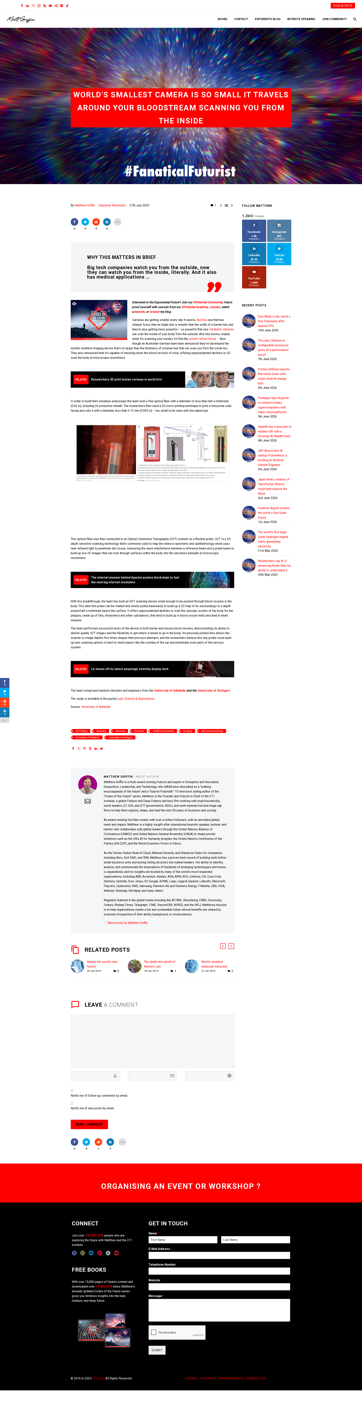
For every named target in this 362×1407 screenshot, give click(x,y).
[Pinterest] (84, 748)
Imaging (187, 731)
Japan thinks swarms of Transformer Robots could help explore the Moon (273, 486)
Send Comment (89, 1124)
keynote (139, 312)
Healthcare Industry (163, 731)
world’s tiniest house (202, 339)
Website (154, 1280)
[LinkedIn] (28, 5)
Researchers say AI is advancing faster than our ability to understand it (274, 565)
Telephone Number (162, 1264)
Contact (241, 19)
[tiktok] (99, 1253)
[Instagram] (39, 5)
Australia (101, 731)
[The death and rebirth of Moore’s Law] (136, 966)
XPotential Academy (195, 307)
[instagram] (82, 1253)
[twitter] (108, 1253)
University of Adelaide (170, 690)
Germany (139, 731)
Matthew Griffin (85, 205)
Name (154, 1233)
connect (215, 307)
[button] (223, 946)
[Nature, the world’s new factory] (79, 966)
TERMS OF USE (256, 1378)
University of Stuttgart (214, 690)
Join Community (334, 19)
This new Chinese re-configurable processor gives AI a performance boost (273, 347)
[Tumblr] (90, 748)
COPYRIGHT (208, 1378)
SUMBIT (157, 1350)
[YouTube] (50, 5)
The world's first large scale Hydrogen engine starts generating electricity (273, 539)
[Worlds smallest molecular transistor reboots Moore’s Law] (193, 966)
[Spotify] (61, 5)
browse (155, 312)
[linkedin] (91, 1253)
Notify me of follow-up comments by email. (99, 1095)
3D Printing (81, 731)
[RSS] (45, 5)
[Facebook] (22, 5)
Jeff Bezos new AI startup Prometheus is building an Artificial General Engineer (272, 458)
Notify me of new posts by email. (92, 1108)
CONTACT (191, 1378)
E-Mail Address (160, 1249)
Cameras (120, 731)
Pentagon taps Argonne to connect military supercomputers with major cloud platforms (273, 405)
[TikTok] (67, 5)
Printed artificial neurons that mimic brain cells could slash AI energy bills (274, 376)
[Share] (56, 5)
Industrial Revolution (112, 205)
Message (156, 1296)
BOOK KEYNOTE (342, 5)
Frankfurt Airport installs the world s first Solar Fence (274, 512)
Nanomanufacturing (212, 731)
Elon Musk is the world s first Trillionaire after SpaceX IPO (274, 321)
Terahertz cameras (221, 329)
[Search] (354, 19)
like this (202, 320)
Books (222, 19)
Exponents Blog (268, 19)
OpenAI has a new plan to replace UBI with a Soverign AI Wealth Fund (274, 431)
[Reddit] (101, 748)
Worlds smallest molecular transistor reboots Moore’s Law (215, 966)
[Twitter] (33, 5)
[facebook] (74, 1253)
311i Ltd (99, 1378)
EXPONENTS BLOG (231, 1378)
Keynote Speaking (301, 19)
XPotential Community (208, 302)
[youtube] (116, 1253)
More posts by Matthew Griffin (128, 923)
